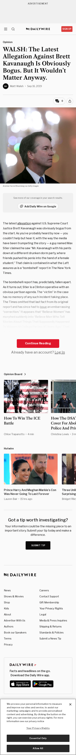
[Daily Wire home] (38, 29)
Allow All (38, 748)
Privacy (8, 644)
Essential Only (38, 738)
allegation (24, 223)
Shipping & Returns (50, 626)
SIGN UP (66, 29)
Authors (8, 626)
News (7, 590)
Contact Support (49, 596)
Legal (42, 614)
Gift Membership (49, 602)
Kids (6, 608)
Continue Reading (38, 343)
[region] (38, 727)
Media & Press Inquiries (53, 620)
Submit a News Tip (50, 638)
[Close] (70, 704)
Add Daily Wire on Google (40, 206)
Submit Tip (38, 545)
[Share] (69, 101)
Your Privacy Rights (51, 608)
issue (43, 307)
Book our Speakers (15, 632)
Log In (60, 352)
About (7, 614)
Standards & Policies (51, 632)
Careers (44, 590)
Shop (7, 602)
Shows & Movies (14, 596)
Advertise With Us (14, 620)
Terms (7, 638)
